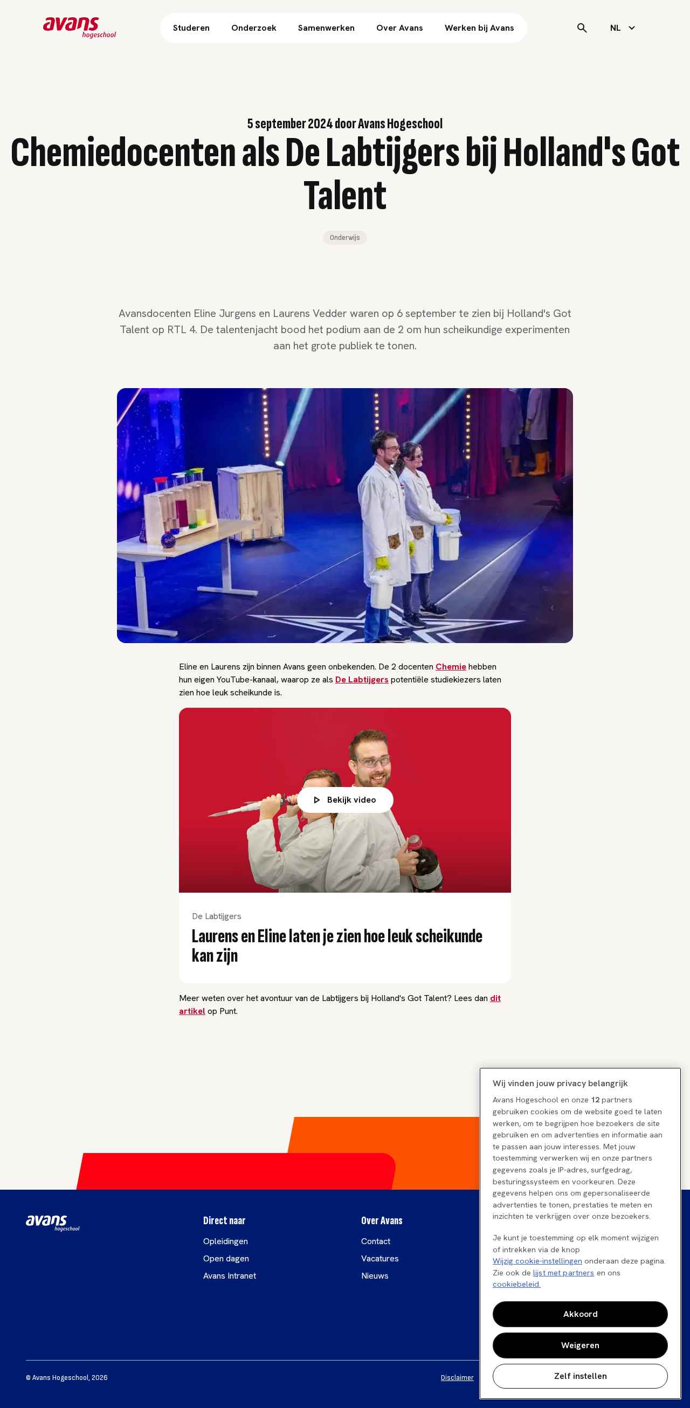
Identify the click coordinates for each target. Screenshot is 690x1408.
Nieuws (375, 1275)
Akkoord (580, 1314)
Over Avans (399, 27)
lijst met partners (564, 1273)
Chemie (451, 666)
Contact (375, 1241)
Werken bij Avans (479, 27)
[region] (580, 1233)
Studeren (191, 27)
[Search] (582, 28)
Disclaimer (457, 1378)
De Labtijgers (362, 679)
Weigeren (580, 1345)
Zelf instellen (580, 1376)
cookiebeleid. (517, 1284)
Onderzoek (254, 27)
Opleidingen (225, 1241)
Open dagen (226, 1258)
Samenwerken (326, 27)
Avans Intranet (229, 1275)
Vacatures (380, 1258)
